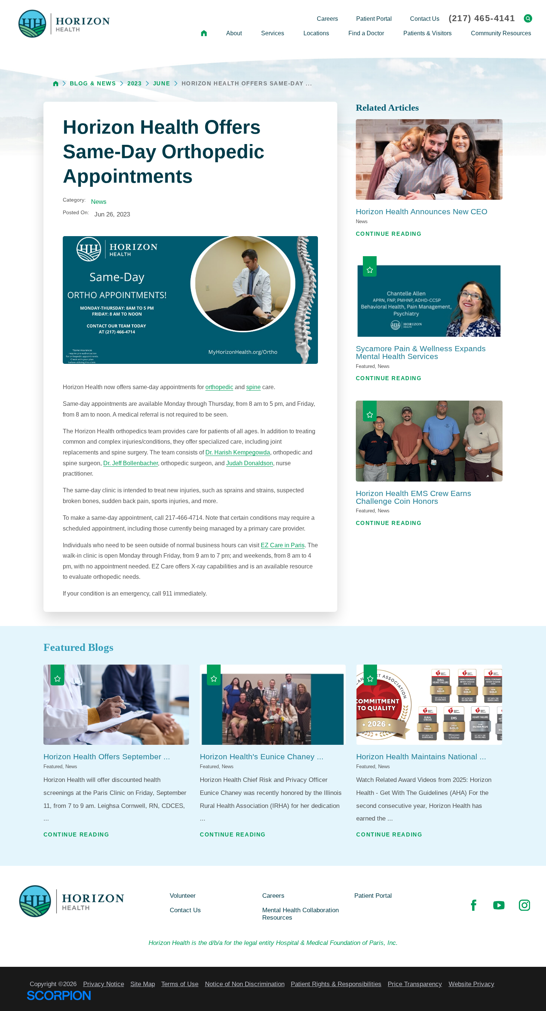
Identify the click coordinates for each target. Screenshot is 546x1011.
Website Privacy (471, 984)
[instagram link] (524, 905)
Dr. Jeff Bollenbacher (130, 463)
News (99, 201)
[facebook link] (473, 905)
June (161, 83)
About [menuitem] (234, 33)
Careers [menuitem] (327, 18)
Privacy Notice (103, 984)
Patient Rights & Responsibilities (336, 984)
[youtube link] (499, 905)
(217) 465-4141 (482, 18)
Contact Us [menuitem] (424, 18)
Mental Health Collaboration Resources (300, 914)
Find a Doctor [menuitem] (366, 33)
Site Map (142, 984)
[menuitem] (204, 33)
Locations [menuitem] (316, 33)
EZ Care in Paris (283, 545)
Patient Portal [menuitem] (374, 18)
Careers (273, 895)
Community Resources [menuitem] (501, 33)
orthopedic (219, 387)
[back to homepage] (55, 83)
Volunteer (183, 895)
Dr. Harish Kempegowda (237, 452)
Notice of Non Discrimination (245, 984)
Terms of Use (179, 984)
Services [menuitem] (272, 33)
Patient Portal (373, 895)
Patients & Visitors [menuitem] (427, 33)
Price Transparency (415, 984)
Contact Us (185, 910)
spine (253, 387)
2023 (134, 83)
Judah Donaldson (249, 463)
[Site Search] (528, 18)
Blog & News (93, 83)
